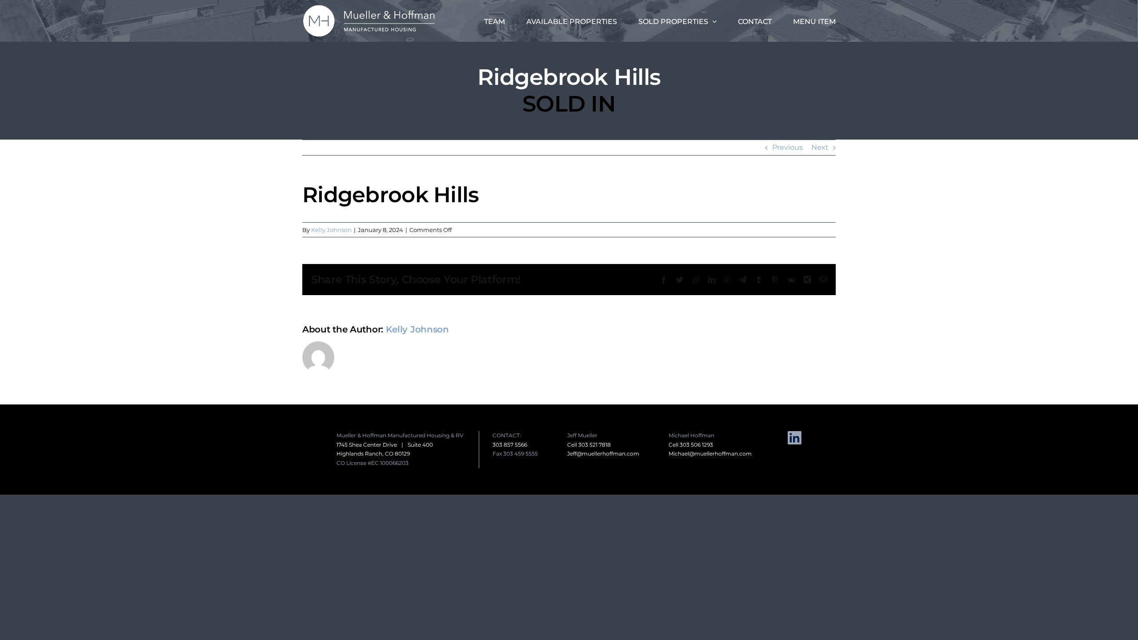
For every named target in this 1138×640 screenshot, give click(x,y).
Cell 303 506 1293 (691, 444)
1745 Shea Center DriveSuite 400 (385, 444)
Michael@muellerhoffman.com (710, 453)
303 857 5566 (510, 444)
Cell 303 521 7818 (589, 444)
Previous (787, 147)
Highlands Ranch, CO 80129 (373, 453)
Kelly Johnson (331, 229)
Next (820, 147)
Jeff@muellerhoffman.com (603, 453)
